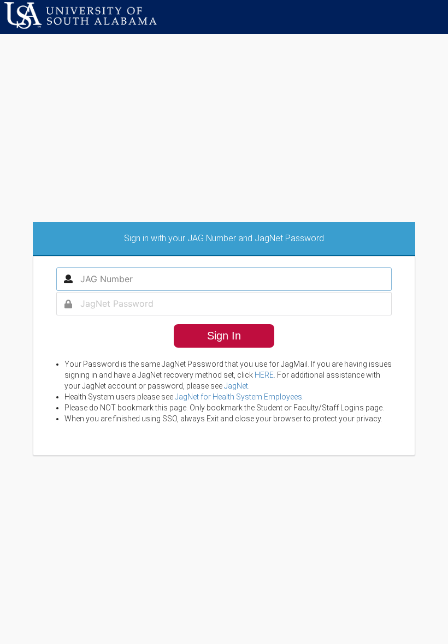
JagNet (236, 385)
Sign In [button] (224, 336)
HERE (264, 375)
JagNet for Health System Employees (238, 396)
